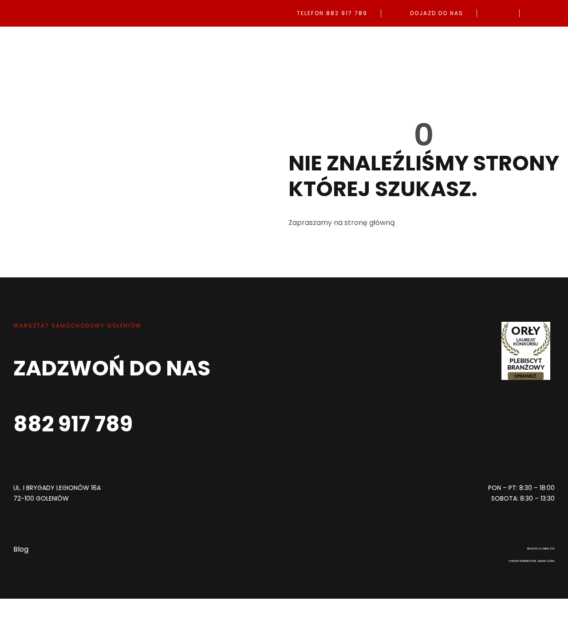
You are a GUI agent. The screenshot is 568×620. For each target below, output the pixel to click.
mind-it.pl (549, 548)
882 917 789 (73, 424)
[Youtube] (330, 483)
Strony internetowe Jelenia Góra (532, 561)
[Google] (299, 483)
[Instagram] (268, 483)
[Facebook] (237, 483)
